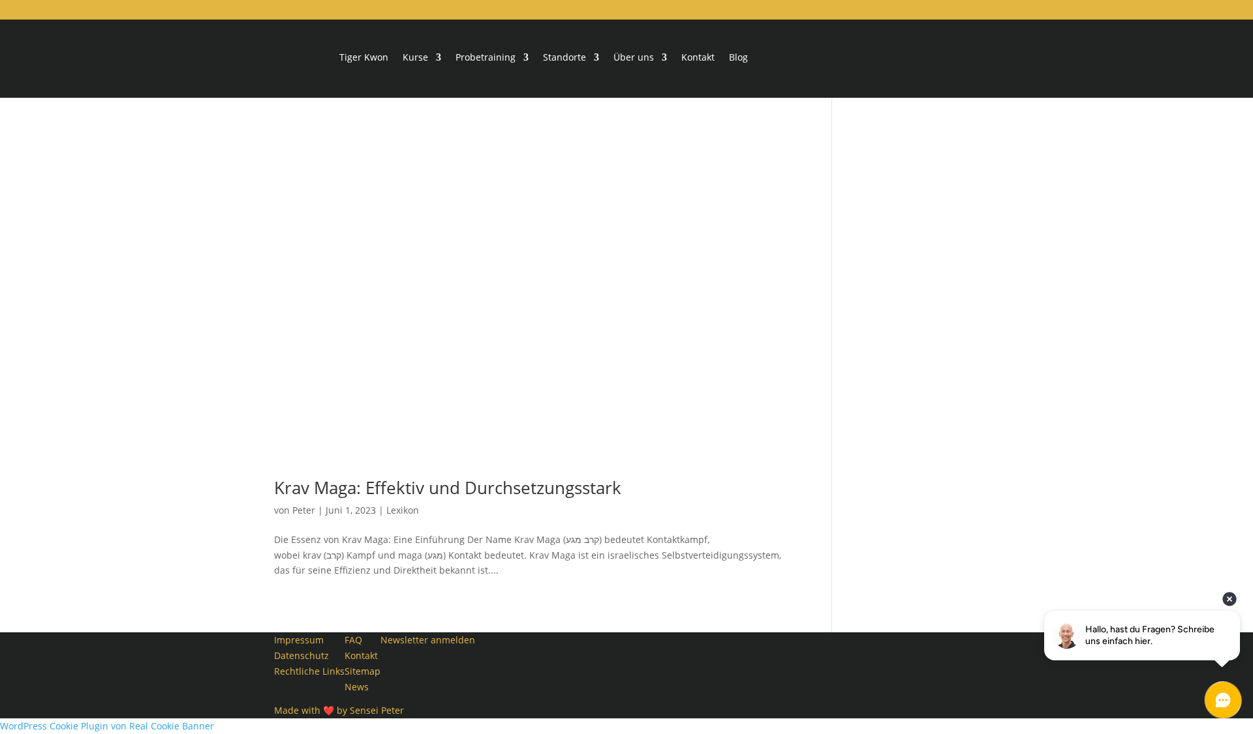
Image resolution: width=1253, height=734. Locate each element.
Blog (738, 58)
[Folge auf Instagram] (485, 663)
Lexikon (402, 510)
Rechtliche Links (309, 671)
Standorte (564, 58)
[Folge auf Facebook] (485, 642)
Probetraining (486, 58)
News (357, 687)
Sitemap (362, 671)
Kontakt (698, 58)
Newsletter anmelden (427, 640)
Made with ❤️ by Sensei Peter (339, 710)
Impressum (299, 640)
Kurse (415, 58)
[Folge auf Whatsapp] (485, 684)
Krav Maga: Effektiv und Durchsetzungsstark (447, 487)
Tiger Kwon (363, 58)
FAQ (353, 640)
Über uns (633, 58)
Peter (303, 510)
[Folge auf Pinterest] (485, 705)
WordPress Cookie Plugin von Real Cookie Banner (107, 726)
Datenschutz (301, 655)
